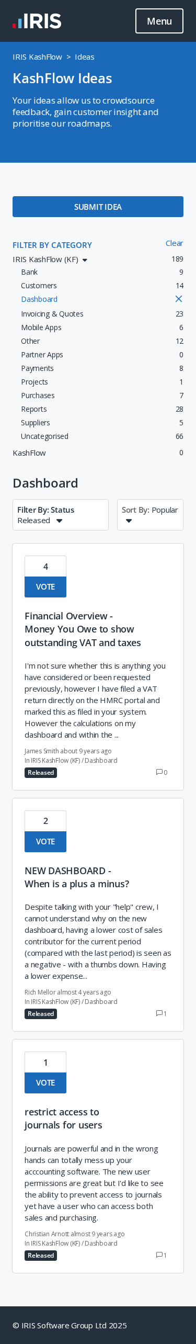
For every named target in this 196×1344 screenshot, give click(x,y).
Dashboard (101, 760)
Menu (159, 21)
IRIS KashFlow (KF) (55, 760)
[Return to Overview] (37, 20)
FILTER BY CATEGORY (52, 245)
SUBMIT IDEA (98, 206)
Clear (174, 243)
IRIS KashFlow (37, 56)
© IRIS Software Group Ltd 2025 (70, 1325)
